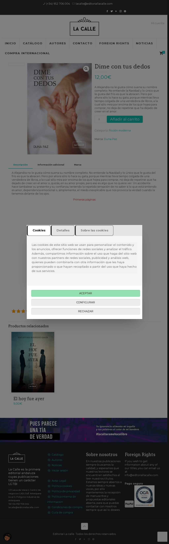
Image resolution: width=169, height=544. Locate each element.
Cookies (39, 230)
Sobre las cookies (94, 230)
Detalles (63, 230)
